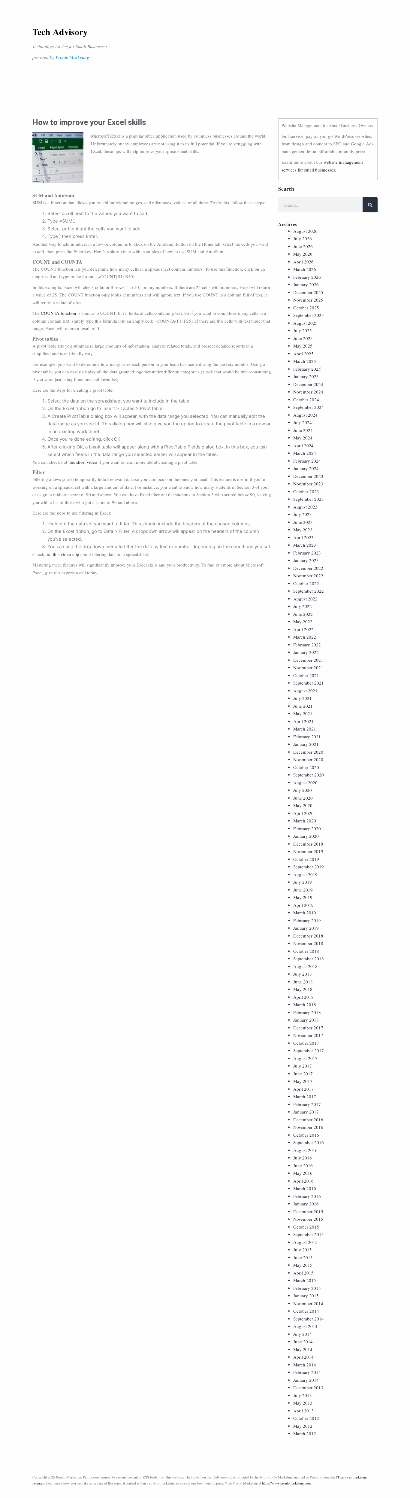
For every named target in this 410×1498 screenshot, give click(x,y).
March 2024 (304, 453)
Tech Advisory (60, 31)
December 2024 (308, 384)
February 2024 (307, 461)
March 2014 (304, 1365)
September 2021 (308, 683)
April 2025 (303, 354)
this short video (82, 462)
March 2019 (304, 913)
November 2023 (308, 484)
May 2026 (302, 254)
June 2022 (303, 614)
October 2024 (306, 400)
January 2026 (306, 284)
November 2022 (308, 576)
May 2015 (302, 1265)
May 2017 (302, 1081)
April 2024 (303, 445)
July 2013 (302, 1395)
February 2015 (307, 1288)
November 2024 (308, 392)
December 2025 (308, 292)
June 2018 (303, 982)
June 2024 (303, 430)
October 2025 (306, 308)
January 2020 (306, 836)
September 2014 (308, 1319)
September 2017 (308, 1050)
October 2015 (306, 1227)
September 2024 (308, 407)
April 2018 (303, 997)
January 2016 (306, 1204)
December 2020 (308, 752)
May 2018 (302, 989)
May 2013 (302, 1403)
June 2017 (303, 1074)
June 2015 (303, 1257)
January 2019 (306, 928)
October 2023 (306, 491)
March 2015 (304, 1280)
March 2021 (304, 729)
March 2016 (304, 1188)
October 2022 (306, 583)
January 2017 (306, 1112)
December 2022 (308, 568)
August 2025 (305, 323)
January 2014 (306, 1380)
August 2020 (305, 782)
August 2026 (305, 231)
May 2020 (302, 805)
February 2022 (307, 645)
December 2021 (308, 660)
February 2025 (307, 369)
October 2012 (306, 1418)
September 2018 (308, 959)
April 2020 (303, 813)
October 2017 (306, 1043)
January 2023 (306, 560)
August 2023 (305, 507)
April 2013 (303, 1411)
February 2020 (307, 828)
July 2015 (302, 1250)
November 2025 (308, 300)
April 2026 (303, 262)
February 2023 (307, 553)
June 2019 (303, 890)
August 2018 (305, 966)
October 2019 (306, 859)
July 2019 (302, 882)
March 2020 (304, 821)
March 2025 (304, 361)
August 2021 (305, 691)
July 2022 (302, 606)
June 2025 (303, 338)
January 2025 (306, 376)
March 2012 (304, 1433)
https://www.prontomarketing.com (286, 1483)
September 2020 (308, 775)
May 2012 (302, 1426)
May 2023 (302, 530)
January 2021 (306, 744)
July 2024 (302, 422)
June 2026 (303, 246)
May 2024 (302, 438)
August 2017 (305, 1058)
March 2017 (304, 1096)
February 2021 (307, 737)
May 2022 (302, 621)
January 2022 (306, 652)
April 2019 (303, 905)
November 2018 (308, 943)
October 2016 (306, 1135)
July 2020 (302, 790)
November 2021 (308, 667)
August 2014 (305, 1326)
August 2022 (305, 599)
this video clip (66, 554)
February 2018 (307, 1012)
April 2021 (303, 721)
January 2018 (306, 1020)
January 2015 (306, 1296)
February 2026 (307, 277)
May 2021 (302, 713)
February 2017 (307, 1104)
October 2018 (306, 951)
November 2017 (308, 1035)
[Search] (370, 204)
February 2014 (307, 1372)
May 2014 (302, 1349)
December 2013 (308, 1387)
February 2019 (307, 920)
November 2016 (308, 1127)
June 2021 (303, 706)
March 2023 (304, 545)
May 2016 (302, 1173)
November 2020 (308, 759)
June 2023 (303, 522)
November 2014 (308, 1303)
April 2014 (303, 1357)
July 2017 (302, 1066)
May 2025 (302, 346)
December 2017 (308, 1028)
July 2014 (302, 1334)
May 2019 (302, 897)
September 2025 (308, 315)
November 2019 (308, 851)
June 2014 (303, 1341)
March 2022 (304, 637)
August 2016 (305, 1150)
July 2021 (302, 698)
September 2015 (308, 1234)
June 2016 (303, 1165)
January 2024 (306, 468)
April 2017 (303, 1089)
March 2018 (304, 1004)
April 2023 (303, 537)
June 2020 (303, 798)
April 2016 (303, 1181)
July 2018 (302, 974)
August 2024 (305, 415)
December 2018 (308, 936)
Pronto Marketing (72, 57)
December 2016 (308, 1120)
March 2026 (304, 269)
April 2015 (303, 1273)
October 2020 (306, 767)
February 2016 (307, 1196)
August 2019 (305, 874)
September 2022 (308, 591)
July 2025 (302, 330)
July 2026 (302, 238)
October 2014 (306, 1311)
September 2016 (308, 1142)
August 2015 (305, 1242)
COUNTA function (58, 313)
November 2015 (308, 1219)
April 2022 (303, 629)
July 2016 (302, 1158)
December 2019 (308, 844)
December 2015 (308, 1211)
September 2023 (308, 499)
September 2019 (308, 867)
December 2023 (308, 476)
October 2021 (306, 675)
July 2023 (302, 514)
